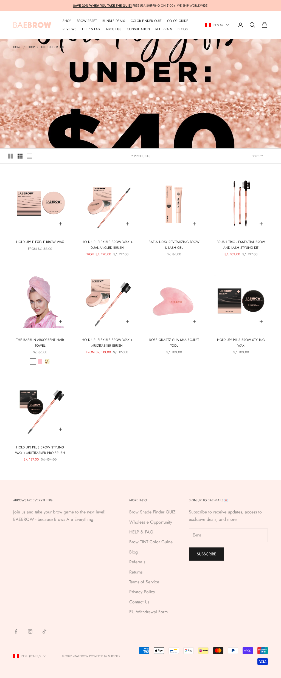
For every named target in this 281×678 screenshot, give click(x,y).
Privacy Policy (142, 592)
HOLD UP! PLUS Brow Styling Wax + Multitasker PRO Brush (40, 450)
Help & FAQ (91, 29)
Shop (31, 47)
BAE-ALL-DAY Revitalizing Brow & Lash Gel (174, 244)
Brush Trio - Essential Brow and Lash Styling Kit (241, 244)
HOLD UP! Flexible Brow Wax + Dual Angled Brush (107, 244)
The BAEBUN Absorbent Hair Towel (40, 342)
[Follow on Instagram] (30, 631)
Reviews (70, 29)
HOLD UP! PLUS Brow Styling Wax (241, 342)
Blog (133, 552)
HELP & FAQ (141, 532)
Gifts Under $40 (52, 47)
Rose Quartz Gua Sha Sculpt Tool (174, 342)
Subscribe (206, 554)
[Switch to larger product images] (10, 156)
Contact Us (139, 602)
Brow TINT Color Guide (151, 542)
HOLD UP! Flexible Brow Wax (40, 241)
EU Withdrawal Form (148, 612)
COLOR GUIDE (177, 20)
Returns (135, 572)
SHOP (67, 20)
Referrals (137, 562)
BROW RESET (87, 20)
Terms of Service (144, 582)
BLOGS (183, 29)
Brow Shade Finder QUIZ (152, 512)
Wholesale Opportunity (150, 522)
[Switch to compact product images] (29, 156)
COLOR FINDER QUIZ (146, 20)
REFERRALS (163, 29)
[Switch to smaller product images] (20, 156)
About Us (113, 29)
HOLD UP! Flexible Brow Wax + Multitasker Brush (107, 342)
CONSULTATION (138, 29)
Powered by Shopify (104, 656)
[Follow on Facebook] (16, 631)
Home (17, 47)
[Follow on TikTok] (44, 631)
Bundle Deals (113, 20)
